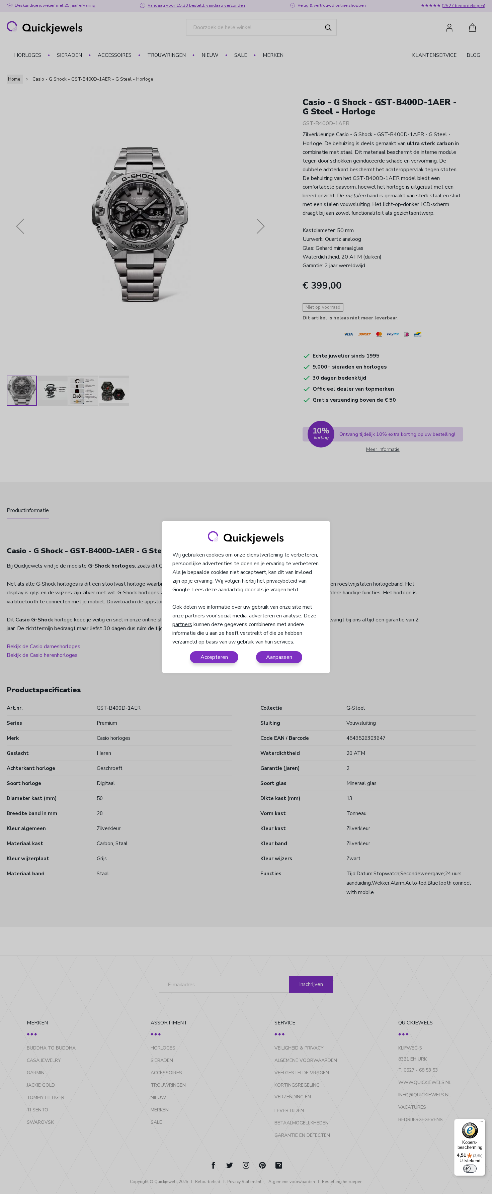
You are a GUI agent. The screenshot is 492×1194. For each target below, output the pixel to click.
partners (182, 624)
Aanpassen (279, 657)
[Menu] (481, 1123)
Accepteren (214, 657)
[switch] (470, 1169)
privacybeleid (281, 581)
